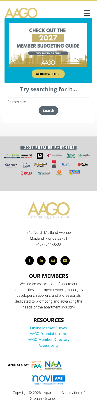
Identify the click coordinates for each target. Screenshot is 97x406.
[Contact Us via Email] (65, 260)
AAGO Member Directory (48, 339)
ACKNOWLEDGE (48, 74)
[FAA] (37, 365)
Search (48, 110)
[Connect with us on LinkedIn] (41, 260)
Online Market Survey (48, 327)
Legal (62, 398)
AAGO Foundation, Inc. (48, 333)
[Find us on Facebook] (29, 260)
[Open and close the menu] (65, 13)
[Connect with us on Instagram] (53, 260)
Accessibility (49, 345)
